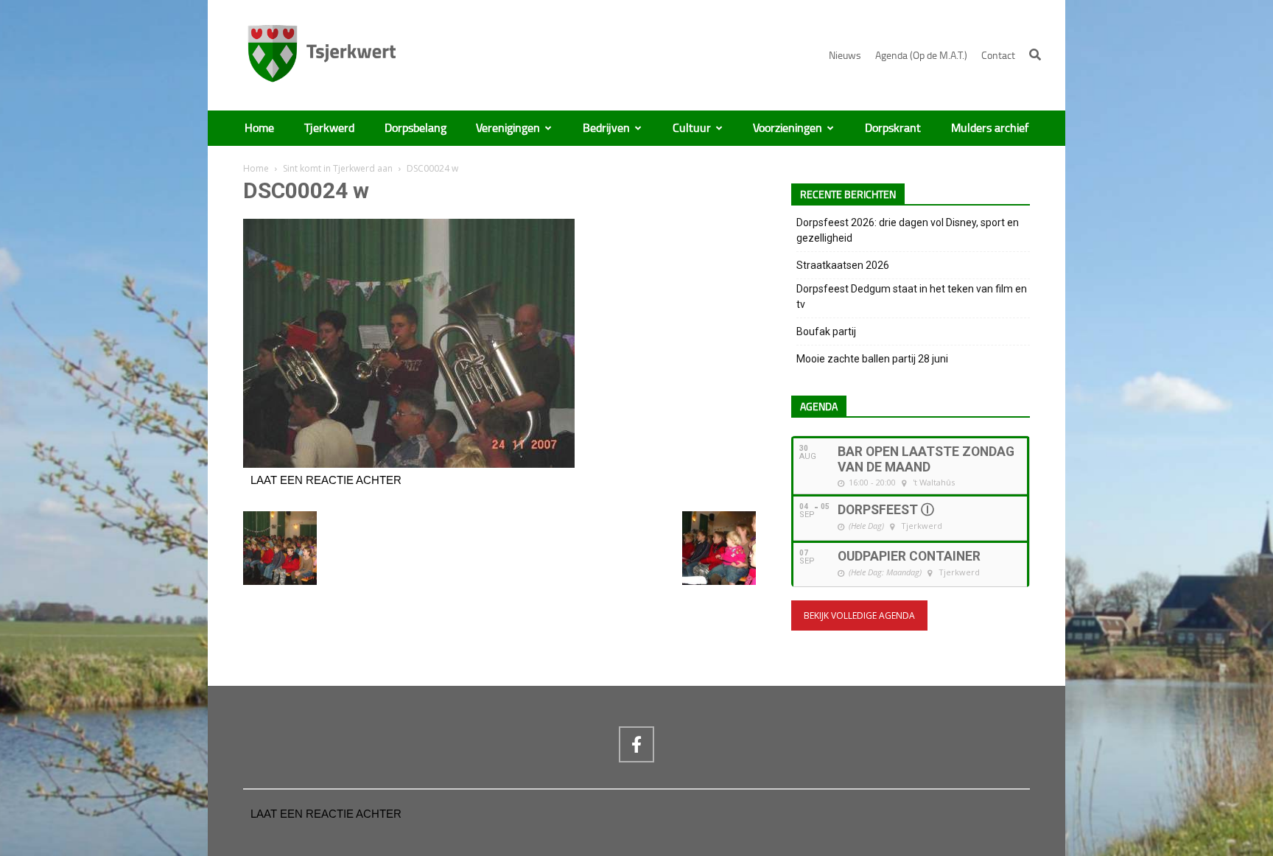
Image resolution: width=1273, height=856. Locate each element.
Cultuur (692, 128)
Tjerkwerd (329, 128)
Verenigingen (508, 128)
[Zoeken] (1035, 54)
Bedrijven (606, 128)
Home (259, 128)
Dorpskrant (893, 128)
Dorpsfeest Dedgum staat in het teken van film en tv (911, 296)
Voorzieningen (787, 128)
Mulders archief (989, 128)
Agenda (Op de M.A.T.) (921, 55)
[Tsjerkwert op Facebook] (636, 744)
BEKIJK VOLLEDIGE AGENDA (859, 615)
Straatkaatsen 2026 (842, 265)
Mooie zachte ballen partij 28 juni (872, 359)
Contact (998, 55)
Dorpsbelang (415, 128)
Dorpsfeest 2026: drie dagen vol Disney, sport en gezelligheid (907, 230)
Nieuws (845, 55)
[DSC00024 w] (409, 464)
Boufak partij (826, 331)
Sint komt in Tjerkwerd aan (338, 168)
